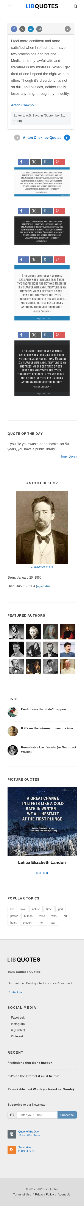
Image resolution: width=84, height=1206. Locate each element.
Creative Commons (42, 566)
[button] (75, 5)
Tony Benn (68, 456)
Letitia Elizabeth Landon (42, 862)
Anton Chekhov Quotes (42, 137)
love (23, 909)
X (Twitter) (18, 1030)
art (65, 916)
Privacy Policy (44, 1194)
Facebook (18, 1017)
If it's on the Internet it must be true (47, 728)
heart (13, 922)
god (60, 909)
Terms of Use (22, 1194)
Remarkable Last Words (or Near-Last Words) (41, 1089)
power (14, 916)
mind (42, 916)
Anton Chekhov (23, 105)
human (28, 916)
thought (27, 922)
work (54, 916)
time (49, 909)
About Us (64, 1194)
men (41, 922)
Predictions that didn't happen (43, 709)
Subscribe (67, 1115)
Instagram (18, 1023)
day (53, 922)
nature (36, 909)
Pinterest (17, 1036)
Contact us (15, 992)
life (12, 909)
